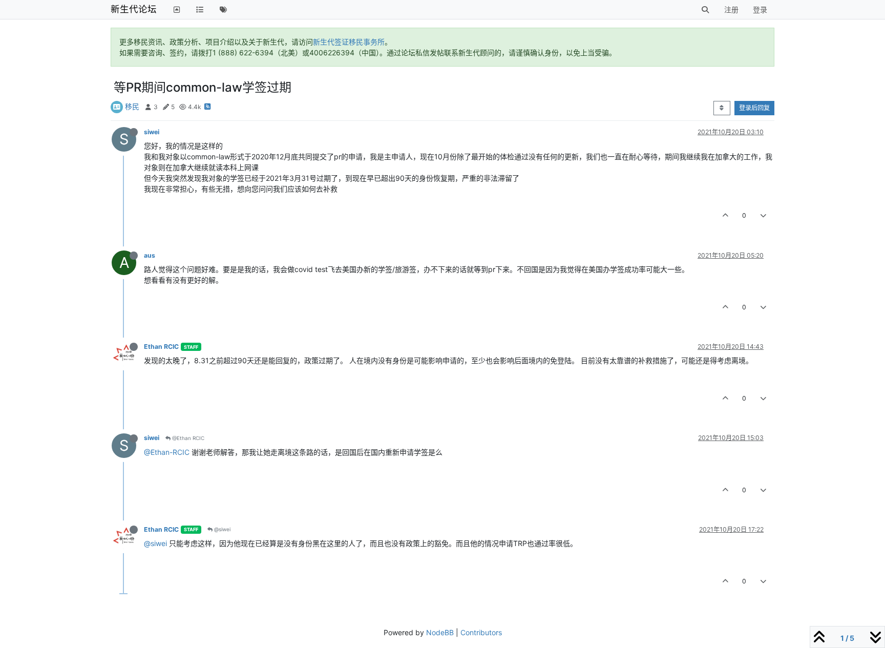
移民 (132, 106)
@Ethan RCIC (187, 438)
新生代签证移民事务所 (349, 41)
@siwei (221, 529)
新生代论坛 (134, 9)
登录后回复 (754, 108)
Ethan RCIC (161, 346)
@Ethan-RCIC (166, 452)
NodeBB (440, 632)
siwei (151, 132)
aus (149, 255)
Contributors (481, 632)
